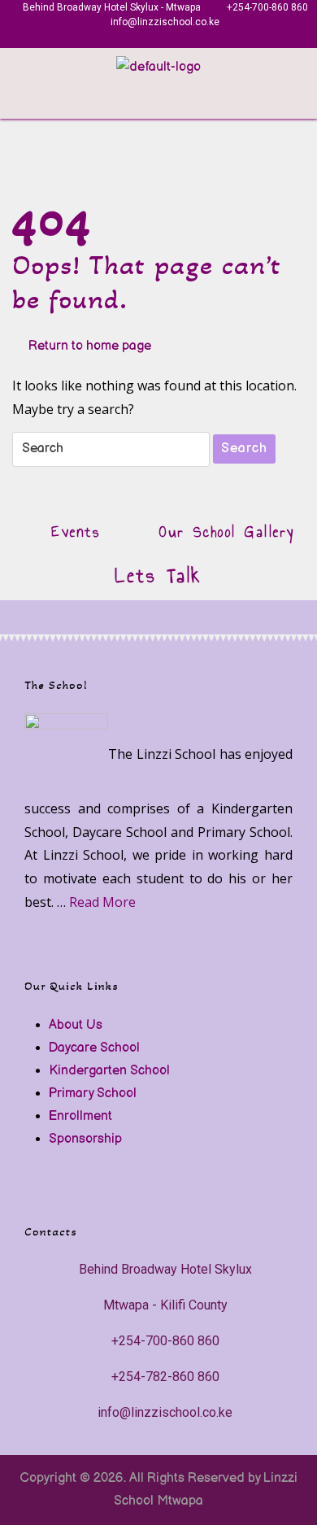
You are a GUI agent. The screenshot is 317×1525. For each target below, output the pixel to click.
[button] (304, 102)
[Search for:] (111, 449)
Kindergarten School (109, 1070)
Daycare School (94, 1048)
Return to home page (89, 344)
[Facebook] (132, 38)
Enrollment (80, 1116)
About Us (75, 1025)
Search (244, 448)
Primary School (93, 1093)
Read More (102, 902)
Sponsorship (85, 1139)
